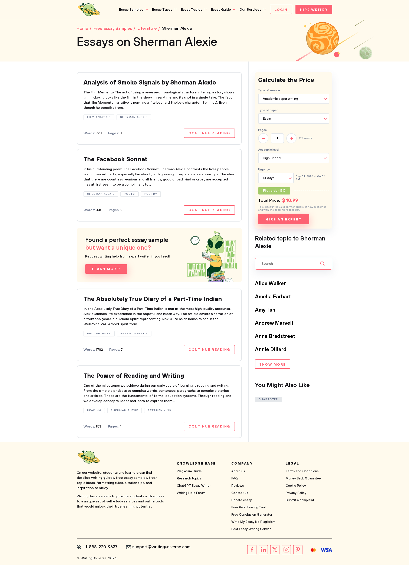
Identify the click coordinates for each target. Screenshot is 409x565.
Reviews (237, 486)
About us (238, 471)
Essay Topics (191, 9)
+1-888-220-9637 (100, 547)
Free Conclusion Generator (251, 515)
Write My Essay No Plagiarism (253, 522)
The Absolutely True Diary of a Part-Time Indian (153, 299)
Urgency (264, 170)
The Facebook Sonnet (115, 159)
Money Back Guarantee (303, 478)
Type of (268, 110)
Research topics (189, 478)
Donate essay (241, 500)
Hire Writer (314, 10)
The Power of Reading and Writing (134, 376)
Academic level (268, 150)
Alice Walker (270, 283)
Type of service (269, 90)
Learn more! (106, 269)
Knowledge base (196, 463)
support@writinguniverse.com (161, 547)
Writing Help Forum (191, 493)
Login (281, 10)
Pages (262, 130)
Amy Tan (265, 310)
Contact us (239, 493)
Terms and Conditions (302, 471)
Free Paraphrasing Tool (248, 507)
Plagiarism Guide (189, 471)
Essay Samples (131, 9)
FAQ (234, 478)
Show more (272, 364)
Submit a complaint (300, 500)
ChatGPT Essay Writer (193, 486)
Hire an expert (284, 219)
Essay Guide (221, 9)
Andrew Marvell (274, 323)
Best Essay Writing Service (251, 529)
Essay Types (162, 9)
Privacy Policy (296, 493)
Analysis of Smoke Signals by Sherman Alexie (150, 82)
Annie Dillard (271, 349)
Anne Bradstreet (275, 336)
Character (268, 399)
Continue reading (209, 133)
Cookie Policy (296, 486)
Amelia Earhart (273, 297)
